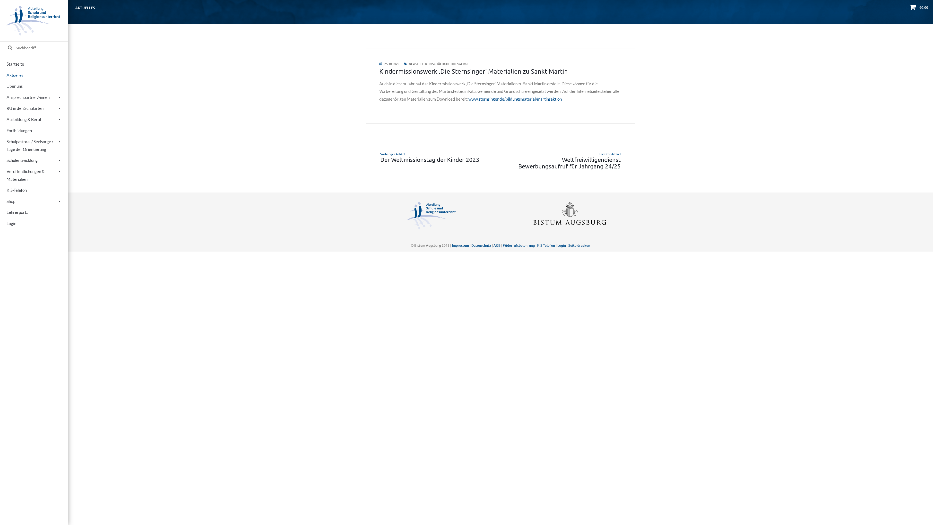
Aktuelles (15, 75)
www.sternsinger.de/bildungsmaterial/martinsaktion (515, 99)
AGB (497, 245)
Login (11, 223)
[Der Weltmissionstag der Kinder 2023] (432, 160)
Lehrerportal (18, 212)
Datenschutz (481, 245)
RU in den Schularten (25, 108)
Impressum (460, 245)
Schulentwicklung (22, 160)
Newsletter (418, 64)
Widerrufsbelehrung (519, 245)
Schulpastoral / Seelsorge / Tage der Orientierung (30, 145)
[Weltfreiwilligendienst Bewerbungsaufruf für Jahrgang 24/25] (569, 160)
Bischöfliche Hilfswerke (448, 64)
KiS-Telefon (17, 190)
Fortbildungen (19, 130)
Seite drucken (579, 245)
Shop (11, 201)
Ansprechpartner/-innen (28, 97)
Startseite (15, 64)
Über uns (15, 86)
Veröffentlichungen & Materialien (26, 175)
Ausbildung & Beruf (24, 119)
